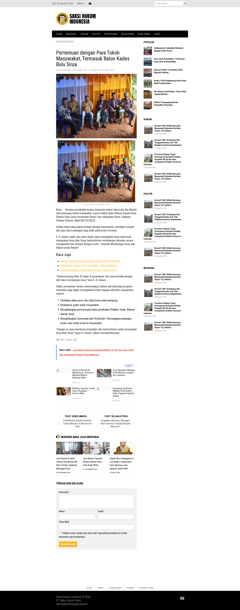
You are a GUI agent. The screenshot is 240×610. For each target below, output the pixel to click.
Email (101, 511)
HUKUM (84, 33)
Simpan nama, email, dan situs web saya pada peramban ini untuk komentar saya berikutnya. (93, 535)
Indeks (100, 587)
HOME (59, 33)
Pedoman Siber (146, 587)
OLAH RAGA (144, 33)
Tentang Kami (115, 587)
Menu (80, 3)
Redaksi (130, 587)
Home (89, 587)
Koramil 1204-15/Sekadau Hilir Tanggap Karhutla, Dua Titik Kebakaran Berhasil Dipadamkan (168, 142)
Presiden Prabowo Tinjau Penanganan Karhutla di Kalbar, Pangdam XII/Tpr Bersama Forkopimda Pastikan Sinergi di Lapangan (162, 159)
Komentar (64, 492)
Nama (62, 511)
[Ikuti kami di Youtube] (182, 598)
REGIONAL (71, 33)
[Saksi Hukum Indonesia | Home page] (76, 18)
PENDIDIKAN (110, 33)
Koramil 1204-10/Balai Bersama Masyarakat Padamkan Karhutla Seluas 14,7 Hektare (167, 128)
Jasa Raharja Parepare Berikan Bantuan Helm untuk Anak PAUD (92, 462)
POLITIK (96, 33)
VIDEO (157, 33)
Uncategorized (65, 41)
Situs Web (64, 521)
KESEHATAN (127, 33)
